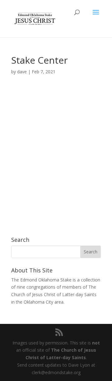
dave (22, 72)
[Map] (56, 153)
